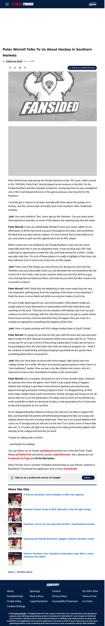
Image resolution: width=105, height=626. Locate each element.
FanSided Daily (15, 596)
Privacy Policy (59, 596)
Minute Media (20, 613)
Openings (35, 591)
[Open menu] (7, 4)
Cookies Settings (16, 606)
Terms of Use (89, 596)
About (10, 591)
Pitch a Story (36, 596)
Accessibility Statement (65, 601)
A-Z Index (87, 601)
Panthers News (24, 572)
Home (11, 572)
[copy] (25, 68)
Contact (56, 591)
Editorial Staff (14, 61)
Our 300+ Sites (90, 591)
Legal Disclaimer (39, 601)
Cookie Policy (14, 601)
